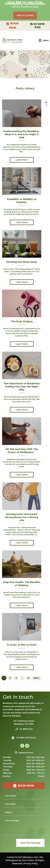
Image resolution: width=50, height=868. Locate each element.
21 (28, 678)
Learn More (22, 160)
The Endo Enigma (22, 321)
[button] (25, 15)
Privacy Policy (31, 863)
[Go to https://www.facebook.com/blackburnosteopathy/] (22, 746)
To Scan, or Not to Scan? (22, 644)
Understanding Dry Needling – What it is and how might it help (21, 134)
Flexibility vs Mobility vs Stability (21, 201)
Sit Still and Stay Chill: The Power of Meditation (22, 451)
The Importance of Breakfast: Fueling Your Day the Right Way (21, 386)
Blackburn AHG (30, 857)
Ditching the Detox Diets (21, 261)
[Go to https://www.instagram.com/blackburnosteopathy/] (27, 746)
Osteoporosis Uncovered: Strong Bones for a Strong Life (21, 517)
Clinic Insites (27, 860)
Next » (36, 678)
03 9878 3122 (26, 729)
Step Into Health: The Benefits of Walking (21, 584)
